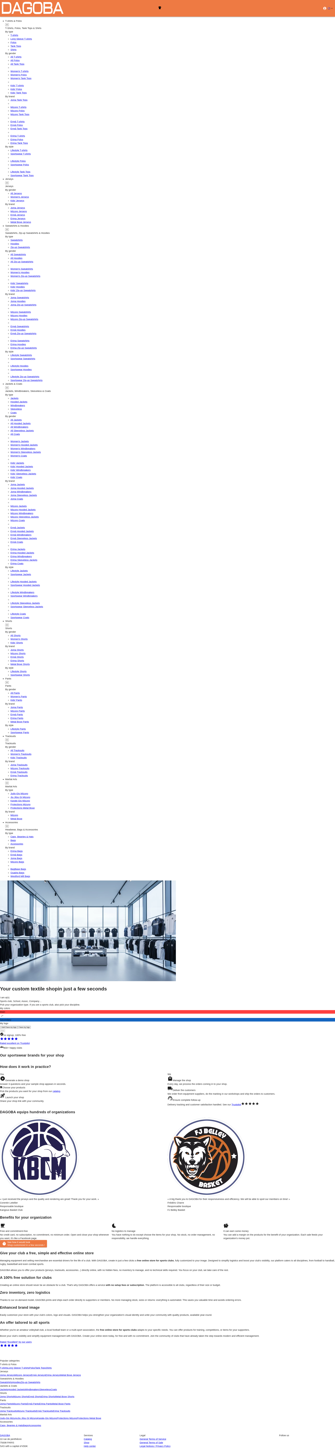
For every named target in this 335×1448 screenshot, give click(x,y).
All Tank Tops (17, 64)
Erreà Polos (16, 125)
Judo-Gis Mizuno (19, 793)
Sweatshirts (16, 240)
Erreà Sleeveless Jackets (23, 538)
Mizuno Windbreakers (21, 513)
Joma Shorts (17, 650)
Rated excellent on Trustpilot (15, 1043)
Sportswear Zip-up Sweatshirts (26, 380)
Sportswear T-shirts (20, 153)
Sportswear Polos (19, 164)
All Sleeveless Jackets (22, 430)
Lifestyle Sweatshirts (21, 355)
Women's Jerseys (19, 197)
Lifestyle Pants (18, 729)
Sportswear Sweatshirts (22, 358)
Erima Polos (16, 139)
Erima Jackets (17, 549)
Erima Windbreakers (21, 556)
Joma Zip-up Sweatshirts (23, 304)
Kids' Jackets (17, 463)
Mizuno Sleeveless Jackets (24, 516)
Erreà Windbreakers (20, 534)
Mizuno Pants (17, 711)
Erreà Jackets (17, 527)
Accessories (16, 843)
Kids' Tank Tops (18, 92)
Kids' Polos (16, 89)
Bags (13, 840)
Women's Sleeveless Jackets (25, 452)
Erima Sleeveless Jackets (23, 560)
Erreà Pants (16, 714)
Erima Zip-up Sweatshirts (23, 348)
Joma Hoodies (18, 301)
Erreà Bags (16, 854)
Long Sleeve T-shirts (21, 38)
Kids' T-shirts (17, 85)
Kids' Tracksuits (18, 757)
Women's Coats (18, 455)
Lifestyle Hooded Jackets (23, 581)
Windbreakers (17, 405)
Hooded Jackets (18, 401)
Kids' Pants (16, 700)
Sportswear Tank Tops (22, 175)
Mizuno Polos (17, 110)
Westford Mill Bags (20, 876)
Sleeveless (16, 409)
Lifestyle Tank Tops (20, 171)
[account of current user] (325, 8)
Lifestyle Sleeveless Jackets (25, 603)
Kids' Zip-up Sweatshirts (23, 290)
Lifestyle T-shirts (18, 150)
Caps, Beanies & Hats (22, 836)
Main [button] (2, 1012)
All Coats (15, 434)
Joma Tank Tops (18, 100)
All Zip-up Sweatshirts (21, 261)
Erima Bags (16, 851)
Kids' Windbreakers (20, 470)
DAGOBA (5, 1435)
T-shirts (14, 35)
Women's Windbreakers (22, 448)
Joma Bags (16, 858)
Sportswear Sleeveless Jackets (26, 606)
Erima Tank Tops (19, 143)
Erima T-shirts (17, 135)
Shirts (13, 49)
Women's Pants (18, 696)
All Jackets (16, 419)
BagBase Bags (18, 869)
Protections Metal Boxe (22, 808)
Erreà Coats (16, 542)
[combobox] (331, 8)
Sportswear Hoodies (21, 369)
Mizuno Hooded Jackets (23, 509)
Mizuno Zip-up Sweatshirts (24, 319)
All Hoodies (16, 258)
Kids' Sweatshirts (19, 283)
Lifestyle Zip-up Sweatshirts (24, 376)
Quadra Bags (17, 872)
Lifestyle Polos (18, 161)
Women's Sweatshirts (21, 269)
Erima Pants (16, 718)
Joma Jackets (17, 484)
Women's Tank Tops (20, 78)
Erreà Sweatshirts (19, 326)
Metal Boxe (16, 818)
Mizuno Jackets (18, 506)
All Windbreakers (19, 427)
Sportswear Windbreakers (24, 596)
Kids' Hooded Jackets (21, 466)
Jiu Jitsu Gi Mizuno (20, 797)
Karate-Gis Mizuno (20, 800)
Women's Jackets (19, 441)
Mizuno (14, 815)
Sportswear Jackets (20, 574)
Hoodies (14, 243)
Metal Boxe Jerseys (20, 222)
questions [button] (15, 1084)
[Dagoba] (32, 8)
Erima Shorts (17, 660)
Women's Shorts (19, 639)
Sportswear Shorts (20, 675)
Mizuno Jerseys (18, 211)
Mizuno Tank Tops (19, 114)
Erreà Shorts (17, 657)
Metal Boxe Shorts (20, 664)
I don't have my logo (8, 1027)
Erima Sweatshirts (19, 340)
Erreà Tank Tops (18, 128)
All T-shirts (15, 56)
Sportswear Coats (19, 617)
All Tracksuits (17, 750)
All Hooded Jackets (20, 423)
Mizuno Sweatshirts (20, 312)
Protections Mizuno (20, 804)
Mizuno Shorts (18, 653)
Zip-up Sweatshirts (20, 247)
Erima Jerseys (17, 218)
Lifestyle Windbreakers (22, 592)
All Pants (15, 693)
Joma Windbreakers (20, 491)
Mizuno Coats (17, 520)
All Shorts (15, 635)
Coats (13, 412)
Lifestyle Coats (18, 613)
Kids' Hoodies (17, 286)
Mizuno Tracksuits (19, 768)
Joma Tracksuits (18, 764)
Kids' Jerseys (17, 200)
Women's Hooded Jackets (24, 445)
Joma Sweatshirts (19, 297)
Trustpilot (236, 1104)
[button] (167, 1001)
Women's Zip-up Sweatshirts (25, 276)
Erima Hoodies (18, 344)
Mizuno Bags (17, 861)
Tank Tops (15, 46)
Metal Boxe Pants (19, 721)
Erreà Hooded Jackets (22, 531)
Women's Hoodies (19, 272)
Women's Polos (18, 74)
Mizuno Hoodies (18, 315)
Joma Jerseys (17, 207)
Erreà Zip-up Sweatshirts (23, 333)
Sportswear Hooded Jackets (25, 585)
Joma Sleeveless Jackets (23, 495)
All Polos (15, 60)
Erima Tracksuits (19, 775)
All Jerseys (16, 193)
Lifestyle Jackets (19, 570)
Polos (13, 42)
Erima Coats (16, 563)
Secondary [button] (5, 1019)
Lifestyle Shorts (18, 671)
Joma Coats (16, 499)
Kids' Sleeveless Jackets (23, 473)
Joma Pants (16, 707)
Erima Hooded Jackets (22, 552)
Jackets (14, 398)
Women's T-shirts (19, 71)
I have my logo (24, 1027)
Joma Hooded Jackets (22, 488)
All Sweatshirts (18, 254)
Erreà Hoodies (18, 330)
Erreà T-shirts (17, 121)
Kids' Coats (16, 477)
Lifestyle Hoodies (19, 365)
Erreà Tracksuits (18, 772)
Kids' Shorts (16, 642)
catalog (56, 1091)
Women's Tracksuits (20, 754)
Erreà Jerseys (17, 215)
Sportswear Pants (19, 732)
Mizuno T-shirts (18, 107)
